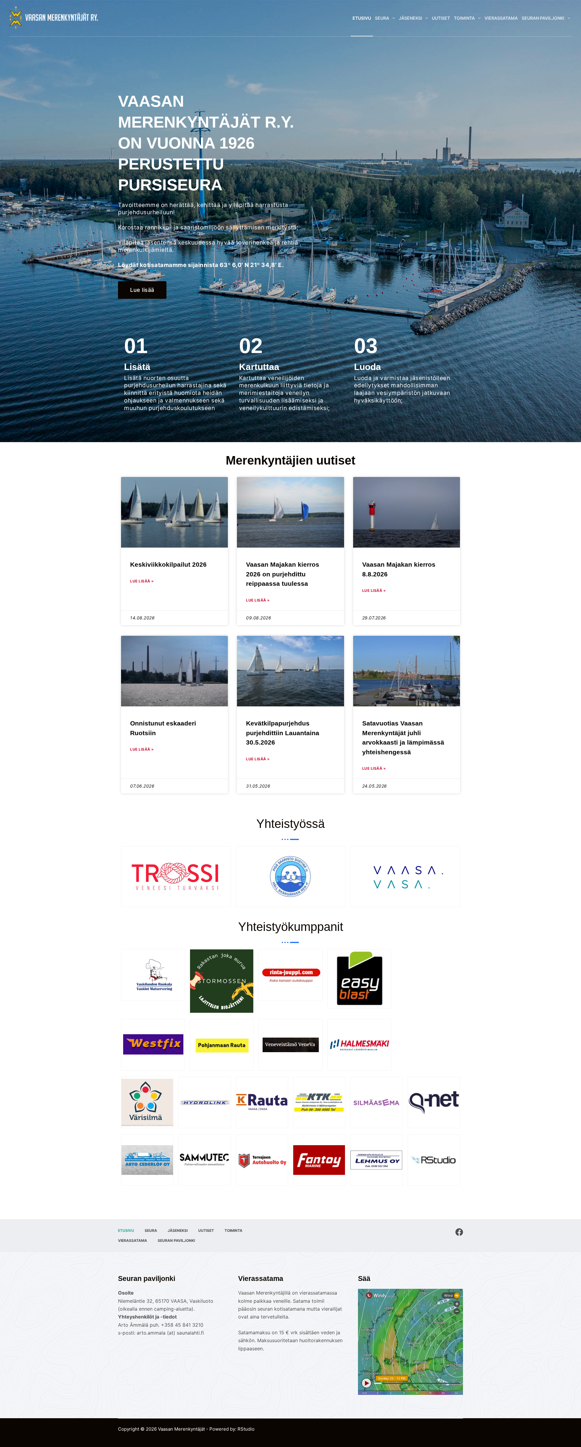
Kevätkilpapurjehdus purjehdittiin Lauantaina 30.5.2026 (282, 733)
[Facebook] (459, 1232)
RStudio (246, 1429)
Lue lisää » (142, 581)
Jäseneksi (410, 18)
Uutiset (441, 18)
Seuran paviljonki (543, 18)
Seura (382, 18)
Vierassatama (501, 18)
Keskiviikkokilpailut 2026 (168, 564)
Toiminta (464, 18)
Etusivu (362, 18)
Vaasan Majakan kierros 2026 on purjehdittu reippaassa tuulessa (282, 574)
